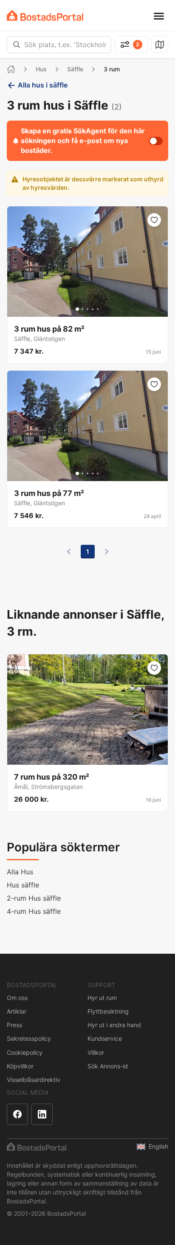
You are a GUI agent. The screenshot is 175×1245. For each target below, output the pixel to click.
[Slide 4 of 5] (92, 309)
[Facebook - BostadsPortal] (17, 1114)
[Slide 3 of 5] (87, 309)
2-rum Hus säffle (34, 898)
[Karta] (159, 44)
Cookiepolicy (24, 1052)
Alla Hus (20, 872)
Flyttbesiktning (108, 1011)
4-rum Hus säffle (34, 911)
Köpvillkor (20, 1066)
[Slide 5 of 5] (97, 309)
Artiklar (16, 1011)
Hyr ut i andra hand (114, 1024)
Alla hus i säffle (43, 85)
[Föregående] (69, 551)
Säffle (75, 69)
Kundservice (105, 1038)
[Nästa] (106, 551)
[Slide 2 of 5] (82, 309)
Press (14, 1024)
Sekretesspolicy (29, 1038)
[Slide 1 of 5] (77, 309)
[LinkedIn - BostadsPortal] (42, 1114)
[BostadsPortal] (45, 15)
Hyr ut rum (102, 997)
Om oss (17, 997)
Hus (41, 69)
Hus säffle (23, 885)
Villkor (96, 1052)
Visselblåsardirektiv (33, 1079)
